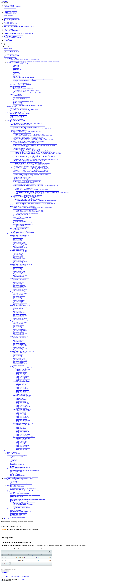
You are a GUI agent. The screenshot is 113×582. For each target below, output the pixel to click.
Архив (11, 366)
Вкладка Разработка (15, 474)
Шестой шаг (16, 72)
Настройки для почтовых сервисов (25, 182)
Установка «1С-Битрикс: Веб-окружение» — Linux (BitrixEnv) (26, 123)
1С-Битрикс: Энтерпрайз (10, 25)
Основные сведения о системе (12, 52)
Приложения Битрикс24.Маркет (12, 37)
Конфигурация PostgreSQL (20, 245)
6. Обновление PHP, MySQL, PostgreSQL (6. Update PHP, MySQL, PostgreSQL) (33, 139)
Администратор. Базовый (10, 11)
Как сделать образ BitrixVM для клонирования (22, 232)
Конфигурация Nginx (18, 239)
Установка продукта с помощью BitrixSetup (21, 84)
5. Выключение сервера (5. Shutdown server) (24, 148)
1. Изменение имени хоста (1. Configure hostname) (26, 142)
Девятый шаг (16, 76)
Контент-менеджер (9, 5)
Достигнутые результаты (16, 500)
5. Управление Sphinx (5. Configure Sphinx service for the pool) (26, 162)
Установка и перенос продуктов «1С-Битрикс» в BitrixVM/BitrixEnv (27, 126)
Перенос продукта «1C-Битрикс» (18, 108)
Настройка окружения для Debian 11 (22, 368)
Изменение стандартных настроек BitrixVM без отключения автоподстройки (33, 207)
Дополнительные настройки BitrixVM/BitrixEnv (22, 206)
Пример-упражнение (15, 515)
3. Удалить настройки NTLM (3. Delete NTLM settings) (30, 193)
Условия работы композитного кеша (25, 186)
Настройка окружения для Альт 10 (19, 321)
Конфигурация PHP (18, 240)
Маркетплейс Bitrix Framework (12, 20)
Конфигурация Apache (19, 242)
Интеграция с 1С (8, 15)
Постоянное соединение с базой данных (20, 511)
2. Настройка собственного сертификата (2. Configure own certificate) (34, 202)
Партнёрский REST (9, 40)
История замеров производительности (20, 467)
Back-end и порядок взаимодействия (19, 493)
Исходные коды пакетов (19, 221)
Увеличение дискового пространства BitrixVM (25, 209)
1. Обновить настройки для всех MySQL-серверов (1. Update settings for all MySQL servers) (36, 152)
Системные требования (13, 58)
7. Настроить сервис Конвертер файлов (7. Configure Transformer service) (29, 171)
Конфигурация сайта (18, 249)
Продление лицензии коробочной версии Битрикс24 (27, 93)
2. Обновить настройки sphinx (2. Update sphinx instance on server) (30, 164)
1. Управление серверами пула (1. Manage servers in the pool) (25, 131)
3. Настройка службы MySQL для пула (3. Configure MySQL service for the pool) (30, 151)
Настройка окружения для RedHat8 (22, 409)
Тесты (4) (6, 518)
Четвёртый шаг (17, 69)
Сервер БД (12, 466)
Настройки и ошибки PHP (17, 464)
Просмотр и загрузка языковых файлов (23, 101)
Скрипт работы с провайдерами (21, 231)
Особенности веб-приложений (15, 479)
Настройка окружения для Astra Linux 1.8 (21, 264)
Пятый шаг (16, 70)
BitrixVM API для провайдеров (18, 228)
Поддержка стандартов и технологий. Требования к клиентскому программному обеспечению (35, 61)
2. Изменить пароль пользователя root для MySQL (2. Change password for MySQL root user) (37, 153)
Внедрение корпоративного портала (13, 35)
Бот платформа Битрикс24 (10, 36)
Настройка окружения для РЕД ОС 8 (19, 278)
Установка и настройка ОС (20, 236)
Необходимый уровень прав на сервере (20, 113)
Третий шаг (16, 68)
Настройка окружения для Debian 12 (19, 250)
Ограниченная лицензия (19, 91)
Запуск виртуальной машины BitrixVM (20, 124)
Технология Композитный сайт (12, 19)
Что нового (13, 122)
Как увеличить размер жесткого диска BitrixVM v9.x (30, 211)
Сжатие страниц (14, 497)
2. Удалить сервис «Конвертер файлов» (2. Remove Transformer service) (31, 174)
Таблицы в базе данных (16, 461)
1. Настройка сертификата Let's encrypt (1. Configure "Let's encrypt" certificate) (36, 200)
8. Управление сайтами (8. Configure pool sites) (22, 175)
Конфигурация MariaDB (19, 243)
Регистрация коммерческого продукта (23, 88)
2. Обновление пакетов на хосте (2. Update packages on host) (28, 134)
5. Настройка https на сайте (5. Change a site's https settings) (28, 184)
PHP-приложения (14, 481)
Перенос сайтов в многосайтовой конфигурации (26, 109)
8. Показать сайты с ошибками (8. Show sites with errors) (27, 195)
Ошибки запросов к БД (16, 117)
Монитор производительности (12, 450)
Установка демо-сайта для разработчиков (23, 77)
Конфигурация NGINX (19, 296)
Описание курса (8, 48)
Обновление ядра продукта (20, 98)
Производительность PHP (16, 496)
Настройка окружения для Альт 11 (19, 336)
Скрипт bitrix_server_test (13, 51)
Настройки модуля (12, 452)
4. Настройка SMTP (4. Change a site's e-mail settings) (26, 181)
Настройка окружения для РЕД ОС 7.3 (20, 291)
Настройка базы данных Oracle (18, 514)
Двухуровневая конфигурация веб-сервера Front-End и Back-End (24, 490)
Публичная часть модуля (13, 453)
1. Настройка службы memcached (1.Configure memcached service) (30, 157)
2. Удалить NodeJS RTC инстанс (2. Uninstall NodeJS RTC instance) (30, 170)
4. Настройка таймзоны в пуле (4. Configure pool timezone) (28, 137)
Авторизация (4, 1)
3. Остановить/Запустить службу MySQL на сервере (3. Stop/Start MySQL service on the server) (37, 155)
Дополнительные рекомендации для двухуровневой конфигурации (27, 499)
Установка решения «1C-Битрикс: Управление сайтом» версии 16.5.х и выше (33, 79)
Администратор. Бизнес (10, 13)
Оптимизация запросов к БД (17, 517)
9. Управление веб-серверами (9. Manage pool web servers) (25, 196)
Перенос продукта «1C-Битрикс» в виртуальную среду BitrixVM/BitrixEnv (32, 128)
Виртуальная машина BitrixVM (12, 30)
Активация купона (18, 102)
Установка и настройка (10, 8)
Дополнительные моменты (14, 112)
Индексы (12, 463)
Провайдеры (16, 229)
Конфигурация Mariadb (19, 300)
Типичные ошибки (18, 104)
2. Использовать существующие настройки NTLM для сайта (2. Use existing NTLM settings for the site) (42, 192)
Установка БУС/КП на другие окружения (17, 233)
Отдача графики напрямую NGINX (22, 507)
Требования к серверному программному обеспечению (24, 59)
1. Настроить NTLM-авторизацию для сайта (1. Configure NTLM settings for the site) (37, 191)
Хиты (11, 457)
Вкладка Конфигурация (16, 471)
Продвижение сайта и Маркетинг (12, 6)
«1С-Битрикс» (21, 579)
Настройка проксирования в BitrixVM (23, 224)
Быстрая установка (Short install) (18, 86)
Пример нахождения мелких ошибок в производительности (22, 477)
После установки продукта (23, 83)
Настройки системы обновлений (21, 97)
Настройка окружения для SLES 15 (22, 395)
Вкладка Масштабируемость (17, 475)
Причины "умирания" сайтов (17, 489)
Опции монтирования (19, 218)
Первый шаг (16, 65)
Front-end (12, 492)
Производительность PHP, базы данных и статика (23, 488)
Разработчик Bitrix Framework (11, 18)
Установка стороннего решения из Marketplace (25, 80)
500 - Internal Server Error (16, 119)
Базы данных (13, 482)
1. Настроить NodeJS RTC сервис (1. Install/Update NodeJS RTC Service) (31, 169)
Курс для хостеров (8, 29)
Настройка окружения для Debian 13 (19, 235)
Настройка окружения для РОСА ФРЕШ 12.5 (22, 351)
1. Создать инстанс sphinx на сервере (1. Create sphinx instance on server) (31, 163)
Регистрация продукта (16, 87)
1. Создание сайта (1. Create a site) (22, 177)
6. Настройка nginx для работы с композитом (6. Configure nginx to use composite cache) (35, 185)
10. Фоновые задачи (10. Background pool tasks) (22, 204)
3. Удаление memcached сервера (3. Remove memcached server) (29, 160)
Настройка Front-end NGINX (20, 506)
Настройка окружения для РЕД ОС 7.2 (23, 423)
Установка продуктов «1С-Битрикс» (16, 62)
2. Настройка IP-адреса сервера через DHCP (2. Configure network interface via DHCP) (35, 144)
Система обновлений (15, 94)
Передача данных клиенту (17, 486)
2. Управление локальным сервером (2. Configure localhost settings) (27, 141)
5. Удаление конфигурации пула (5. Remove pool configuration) (29, 138)
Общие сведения (17, 95)
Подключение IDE (18, 220)
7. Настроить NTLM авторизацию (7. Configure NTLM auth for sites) (30, 189)
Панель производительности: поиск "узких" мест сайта (24, 470)
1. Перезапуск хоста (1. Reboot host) (22, 133)
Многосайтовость (8, 22)
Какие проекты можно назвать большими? (21, 484)
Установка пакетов (18, 238)
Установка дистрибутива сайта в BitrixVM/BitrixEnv (26, 127)
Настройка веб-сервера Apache (21, 503)
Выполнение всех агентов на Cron (22, 217)
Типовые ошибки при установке (18, 130)
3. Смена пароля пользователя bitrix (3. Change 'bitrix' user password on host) (32, 135)
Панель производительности (14, 468)
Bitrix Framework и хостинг (11, 50)
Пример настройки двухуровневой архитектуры (22, 502)
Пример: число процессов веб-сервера (23, 504)
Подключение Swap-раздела (20, 214)
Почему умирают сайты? (13, 485)
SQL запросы (13, 459)
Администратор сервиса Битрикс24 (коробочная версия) (18, 33)
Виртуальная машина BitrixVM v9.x (16, 120)
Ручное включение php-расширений (22, 222)
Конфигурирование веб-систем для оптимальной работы (19, 478)
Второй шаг (16, 66)
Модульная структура (12, 54)
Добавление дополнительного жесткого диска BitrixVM (30, 210)
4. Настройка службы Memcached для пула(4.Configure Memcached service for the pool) (32, 156)
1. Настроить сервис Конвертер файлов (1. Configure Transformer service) (32, 173)
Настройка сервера (21, 225)
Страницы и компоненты (16, 456)
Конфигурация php (21, 428)
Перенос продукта (11, 106)
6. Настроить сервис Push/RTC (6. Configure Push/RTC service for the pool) (29, 167)
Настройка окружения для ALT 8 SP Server (24, 437)
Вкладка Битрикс (14, 473)
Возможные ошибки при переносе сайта (20, 110)
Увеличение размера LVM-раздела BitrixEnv (27, 213)
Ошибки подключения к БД (17, 116)
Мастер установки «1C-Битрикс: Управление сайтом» (24, 63)
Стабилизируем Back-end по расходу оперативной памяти (25, 495)
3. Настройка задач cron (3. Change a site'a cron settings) (27, 180)
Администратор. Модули (10, 12)
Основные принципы (15, 510)
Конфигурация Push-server (20, 247)
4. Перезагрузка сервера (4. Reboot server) (24, 146)
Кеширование (13, 460)
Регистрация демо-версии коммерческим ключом (26, 90)
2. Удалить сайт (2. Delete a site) (21, 178)
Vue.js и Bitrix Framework (10, 23)
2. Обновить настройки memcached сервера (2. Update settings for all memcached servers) (35, 159)
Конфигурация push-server (23, 392)
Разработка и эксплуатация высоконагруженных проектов (19, 26)
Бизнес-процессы (8, 39)
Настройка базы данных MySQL (18, 513)
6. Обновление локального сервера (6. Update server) (26, 149)
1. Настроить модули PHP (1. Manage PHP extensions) (27, 198)
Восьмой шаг (16, 75)
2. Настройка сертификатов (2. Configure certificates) (26, 199)
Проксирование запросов (22, 227)
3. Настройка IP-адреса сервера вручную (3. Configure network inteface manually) (34, 145)
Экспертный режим (18, 99)
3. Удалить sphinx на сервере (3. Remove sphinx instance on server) (30, 166)
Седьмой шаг (16, 73)
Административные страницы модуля (17, 455)
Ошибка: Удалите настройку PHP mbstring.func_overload (27, 105)
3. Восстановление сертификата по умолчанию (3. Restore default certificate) (35, 203)
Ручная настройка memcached (20, 215)
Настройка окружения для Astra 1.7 (22, 381)
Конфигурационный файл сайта (24, 188)
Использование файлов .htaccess (18, 115)
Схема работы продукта (13, 55)
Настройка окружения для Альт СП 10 (20, 305)
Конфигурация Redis (18, 246)
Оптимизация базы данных (14, 508)
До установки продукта (22, 81)
